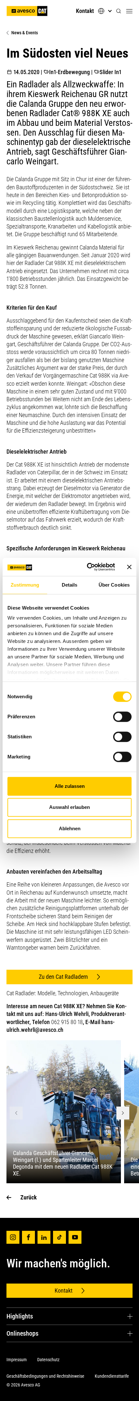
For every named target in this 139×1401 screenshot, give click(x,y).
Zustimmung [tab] (25, 585)
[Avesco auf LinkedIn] (43, 1237)
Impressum (16, 1359)
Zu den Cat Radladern (63, 976)
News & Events (24, 32)
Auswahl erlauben (69, 807)
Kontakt (85, 10)
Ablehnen (69, 828)
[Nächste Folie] (122, 1113)
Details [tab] (70, 585)
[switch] (122, 717)
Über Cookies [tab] (114, 585)
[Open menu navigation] (129, 11)
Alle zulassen (70, 786)
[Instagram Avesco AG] (12, 1237)
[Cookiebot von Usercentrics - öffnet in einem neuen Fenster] (87, 567)
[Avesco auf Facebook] (28, 1237)
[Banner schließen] (129, 567)
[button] (119, 11)
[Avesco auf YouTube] (75, 1237)
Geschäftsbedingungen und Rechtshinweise (45, 1376)
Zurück (28, 1197)
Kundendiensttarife (112, 1376)
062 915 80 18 (67, 1022)
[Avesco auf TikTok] (59, 1237)
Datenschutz (48, 1359)
